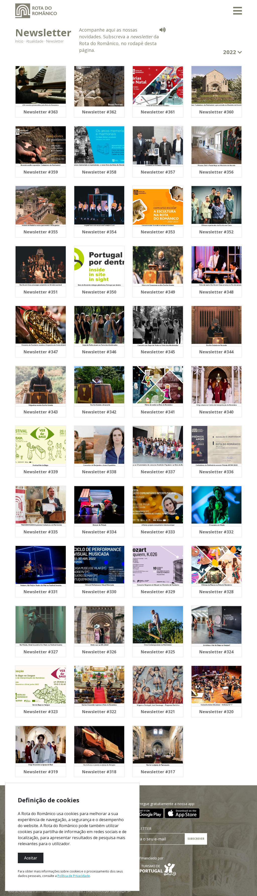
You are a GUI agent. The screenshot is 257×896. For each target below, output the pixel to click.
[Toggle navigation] (237, 10)
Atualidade (34, 41)
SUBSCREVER (195, 838)
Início (19, 41)
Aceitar (30, 858)
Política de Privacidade (73, 876)
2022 (230, 52)
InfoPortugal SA (120, 891)
